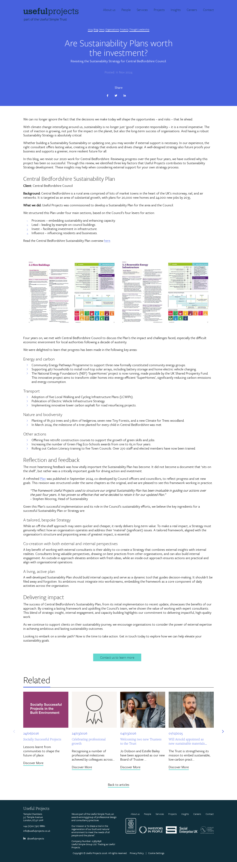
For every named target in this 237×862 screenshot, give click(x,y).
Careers (197, 814)
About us (135, 814)
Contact (210, 814)
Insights (185, 814)
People (147, 814)
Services (160, 814)
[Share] (110, 95)
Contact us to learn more (117, 657)
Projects (172, 814)
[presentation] (14, 731)
